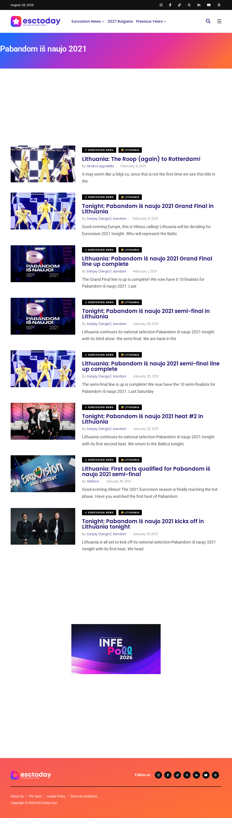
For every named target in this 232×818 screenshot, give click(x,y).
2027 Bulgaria (120, 21)
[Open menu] (219, 21)
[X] (187, 775)
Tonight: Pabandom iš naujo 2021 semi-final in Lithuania (146, 313)
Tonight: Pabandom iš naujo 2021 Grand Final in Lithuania (148, 208)
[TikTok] (177, 775)
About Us (17, 796)
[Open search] (208, 21)
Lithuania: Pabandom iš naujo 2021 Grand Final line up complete (147, 261)
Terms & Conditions (83, 796)
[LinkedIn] (196, 775)
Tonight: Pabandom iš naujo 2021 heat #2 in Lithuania (142, 418)
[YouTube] (206, 775)
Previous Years (149, 21)
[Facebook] (168, 775)
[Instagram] (158, 775)
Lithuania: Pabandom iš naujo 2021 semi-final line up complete (151, 366)
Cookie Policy (56, 796)
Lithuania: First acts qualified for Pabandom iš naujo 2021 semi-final (146, 471)
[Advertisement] (116, 113)
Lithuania (131, 150)
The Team (35, 796)
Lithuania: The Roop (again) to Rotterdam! (141, 158)
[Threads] (215, 775)
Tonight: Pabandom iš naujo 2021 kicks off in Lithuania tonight (143, 524)
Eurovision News (86, 21)
